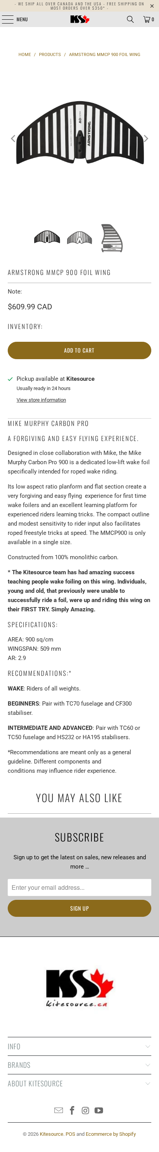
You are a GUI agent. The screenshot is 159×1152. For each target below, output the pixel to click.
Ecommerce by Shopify (111, 1134)
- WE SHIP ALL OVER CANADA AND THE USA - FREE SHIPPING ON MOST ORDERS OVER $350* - (79, 6)
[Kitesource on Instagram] (85, 1111)
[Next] (145, 139)
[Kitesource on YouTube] (99, 1111)
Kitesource (51, 1134)
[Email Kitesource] (59, 1111)
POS (70, 1134)
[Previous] (13, 139)
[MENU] (3, 19)
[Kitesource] (79, 19)
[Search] (130, 19)
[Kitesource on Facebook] (72, 1111)
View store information (41, 400)
